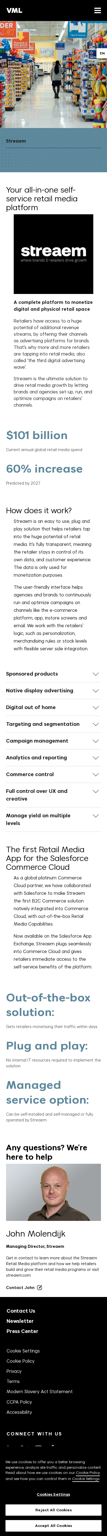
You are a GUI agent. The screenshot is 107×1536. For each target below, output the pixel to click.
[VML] (14, 10)
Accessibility (19, 1412)
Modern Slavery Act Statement (40, 1391)
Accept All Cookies (53, 1526)
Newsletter (20, 1321)
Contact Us (21, 1311)
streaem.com (18, 1275)
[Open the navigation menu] (96, 10)
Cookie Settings (23, 1351)
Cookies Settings (53, 1494)
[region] (53, 1491)
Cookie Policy (21, 1361)
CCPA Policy (19, 1401)
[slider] (53, 457)
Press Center (22, 1331)
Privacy (14, 1371)
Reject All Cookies (53, 1510)
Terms (13, 1381)
